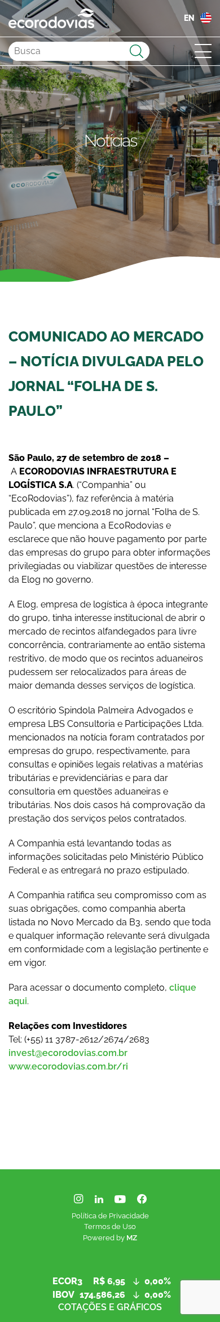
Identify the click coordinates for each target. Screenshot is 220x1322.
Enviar (136, 51)
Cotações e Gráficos (110, 1307)
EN (189, 18)
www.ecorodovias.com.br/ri (68, 1066)
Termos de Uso (110, 1226)
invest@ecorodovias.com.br (67, 1053)
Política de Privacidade (110, 1216)
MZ (131, 1238)
